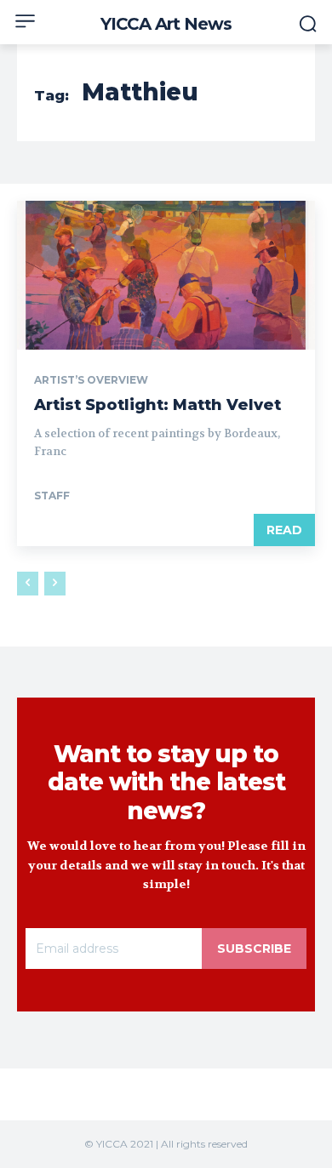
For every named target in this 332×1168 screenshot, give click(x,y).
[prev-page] (27, 583)
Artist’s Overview (91, 380)
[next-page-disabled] (55, 583)
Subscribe (254, 948)
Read (284, 530)
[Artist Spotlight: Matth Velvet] (166, 275)
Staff (52, 495)
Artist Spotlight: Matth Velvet (157, 405)
